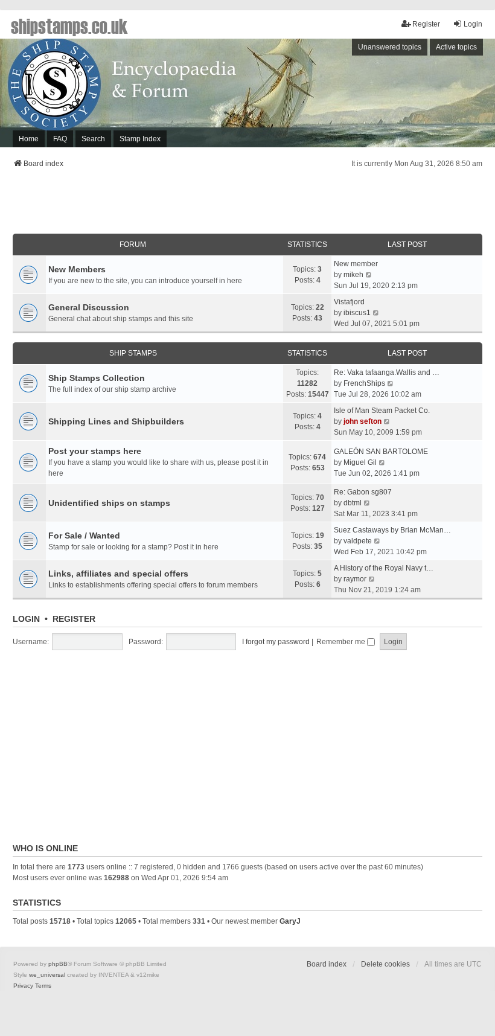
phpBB (58, 964)
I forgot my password (276, 642)
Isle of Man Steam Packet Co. (382, 410)
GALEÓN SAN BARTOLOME (381, 451)
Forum (133, 244)
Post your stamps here (94, 451)
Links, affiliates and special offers (118, 573)
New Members (77, 269)
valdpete (357, 541)
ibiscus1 (357, 313)
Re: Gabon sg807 (363, 492)
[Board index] (247, 93)
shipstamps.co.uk (69, 25)
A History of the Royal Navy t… (383, 568)
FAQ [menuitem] (60, 139)
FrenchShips (364, 383)
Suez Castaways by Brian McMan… (392, 530)
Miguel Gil (360, 462)
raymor (354, 579)
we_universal (47, 974)
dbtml (352, 503)
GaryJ (290, 921)
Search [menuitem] (93, 139)
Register (74, 619)
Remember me (341, 642)
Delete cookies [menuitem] (385, 964)
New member (356, 264)
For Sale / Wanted (84, 535)
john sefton (362, 421)
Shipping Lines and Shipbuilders (116, 421)
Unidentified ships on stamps (109, 503)
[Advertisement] (247, 205)
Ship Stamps (133, 353)
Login (26, 619)
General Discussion (88, 307)
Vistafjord (349, 302)
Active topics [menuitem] (456, 47)
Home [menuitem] (29, 139)
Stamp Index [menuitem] (140, 139)
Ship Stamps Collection (96, 378)
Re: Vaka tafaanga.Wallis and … (386, 372)
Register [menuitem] (426, 24)
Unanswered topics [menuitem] (389, 47)
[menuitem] (23, 985)
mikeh (353, 274)
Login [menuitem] (473, 24)
